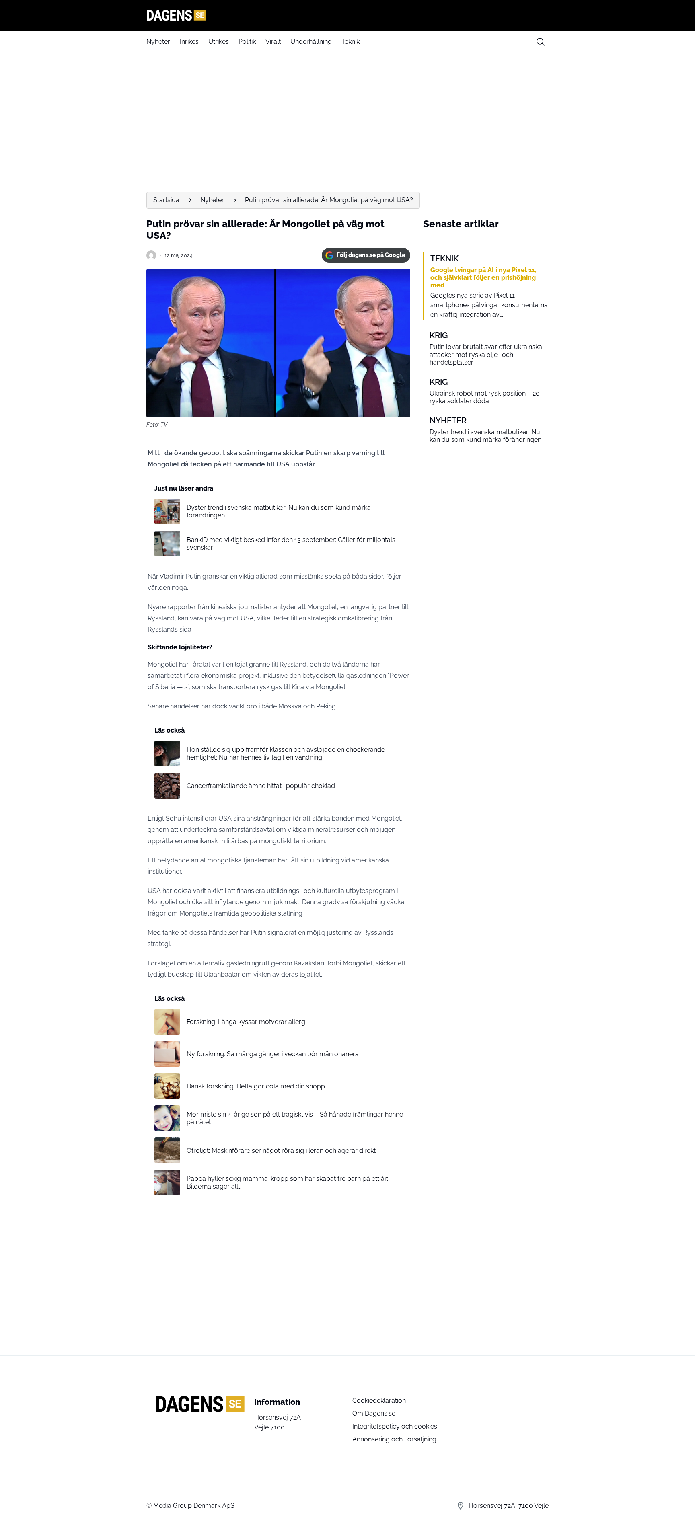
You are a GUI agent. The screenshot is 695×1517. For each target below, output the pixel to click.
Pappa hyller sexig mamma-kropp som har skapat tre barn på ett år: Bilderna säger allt (287, 1182)
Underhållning (311, 41)
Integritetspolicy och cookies (394, 1426)
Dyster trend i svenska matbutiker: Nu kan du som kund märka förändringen (279, 511)
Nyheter (158, 41)
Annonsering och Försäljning (394, 1439)
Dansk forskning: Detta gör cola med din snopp (256, 1086)
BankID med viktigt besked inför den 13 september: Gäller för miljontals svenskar (291, 543)
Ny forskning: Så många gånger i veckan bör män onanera (273, 1054)
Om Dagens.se (373, 1413)
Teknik (350, 41)
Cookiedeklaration (379, 1400)
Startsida (166, 200)
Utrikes (218, 41)
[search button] (541, 42)
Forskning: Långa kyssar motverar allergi (246, 1022)
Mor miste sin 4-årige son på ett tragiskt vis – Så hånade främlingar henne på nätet (295, 1118)
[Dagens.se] (347, 15)
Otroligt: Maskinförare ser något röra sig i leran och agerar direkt (281, 1150)
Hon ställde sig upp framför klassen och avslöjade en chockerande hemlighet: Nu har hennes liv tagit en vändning (286, 753)
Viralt (273, 41)
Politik (247, 41)
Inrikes (189, 41)
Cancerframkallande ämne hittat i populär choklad (261, 786)
